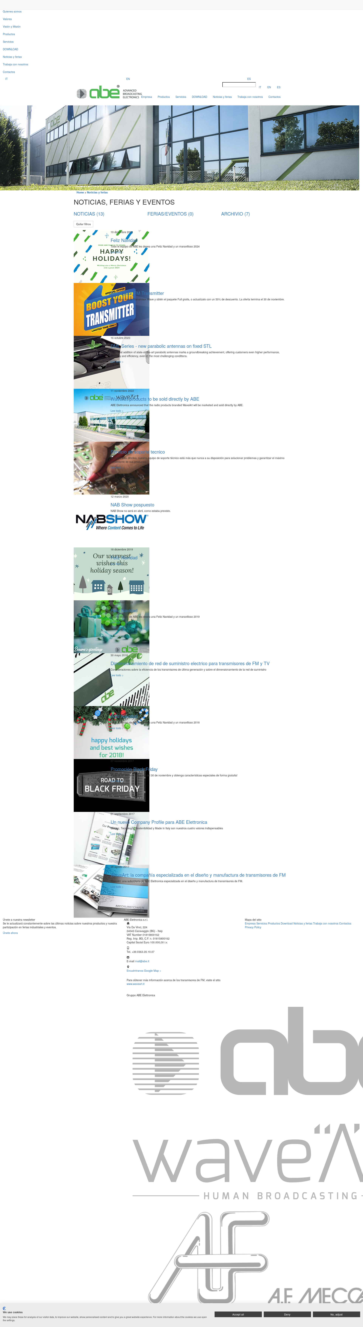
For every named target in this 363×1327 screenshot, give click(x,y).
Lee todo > (117, 252)
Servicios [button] (8, 41)
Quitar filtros (83, 224)
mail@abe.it (142, 961)
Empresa (250, 923)
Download (287, 923)
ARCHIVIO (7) (235, 213)
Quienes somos (12, 11)
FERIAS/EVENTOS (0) (170, 213)
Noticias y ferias (12, 57)
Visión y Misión (12, 26)
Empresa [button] (146, 97)
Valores (7, 19)
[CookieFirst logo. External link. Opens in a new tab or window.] (4, 1308)
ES (249, 79)
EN (128, 79)
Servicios (262, 923)
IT (6, 79)
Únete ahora (10, 933)
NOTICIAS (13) (89, 213)
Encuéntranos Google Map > (144, 970)
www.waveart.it (135, 984)
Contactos (9, 72)
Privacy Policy (253, 927)
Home (80, 192)
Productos (9, 34)
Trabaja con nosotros (15, 64)
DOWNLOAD (10, 49)
